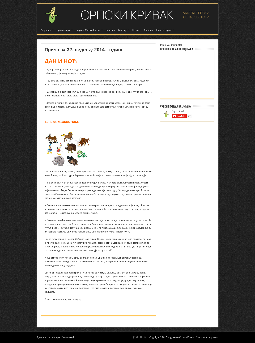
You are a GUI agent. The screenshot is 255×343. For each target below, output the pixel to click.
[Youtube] (141, 337)
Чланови (110, 30)
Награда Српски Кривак (88, 30)
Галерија (122, 30)
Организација (63, 30)
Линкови (148, 30)
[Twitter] (137, 337)
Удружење (45, 30)
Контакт (136, 30)
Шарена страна (164, 30)
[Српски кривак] (127, 15)
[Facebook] (134, 337)
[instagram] (145, 337)
